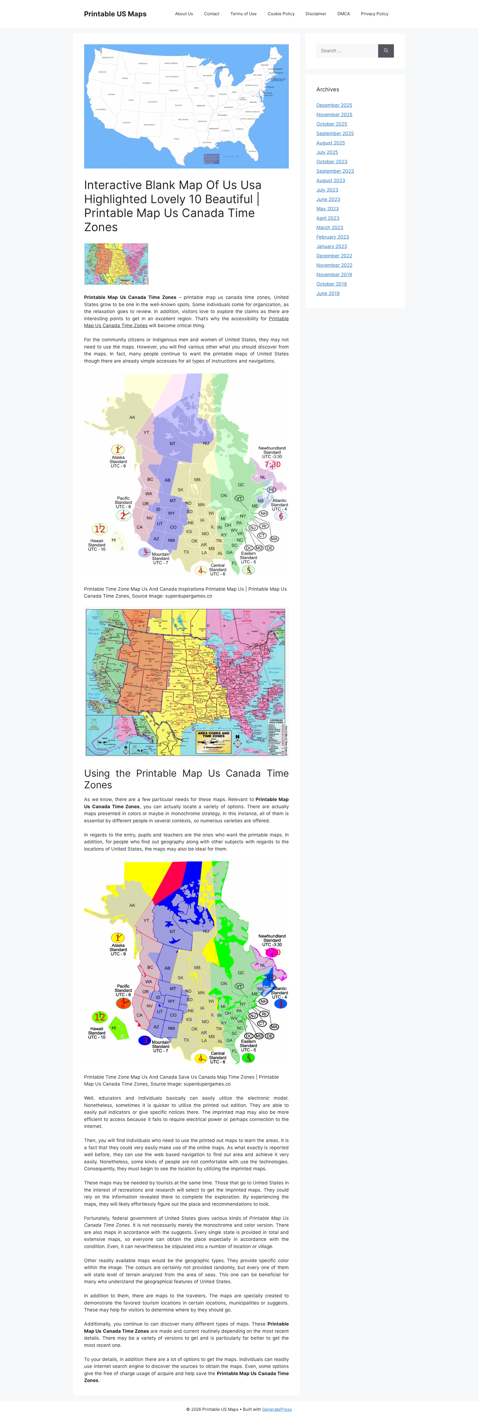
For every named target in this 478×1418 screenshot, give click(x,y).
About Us (184, 13)
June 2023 (328, 199)
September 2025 (335, 133)
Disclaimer (316, 13)
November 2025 (334, 114)
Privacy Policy (374, 13)
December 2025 (334, 105)
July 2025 (327, 152)
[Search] (386, 51)
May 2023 (327, 208)
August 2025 (330, 143)
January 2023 (331, 246)
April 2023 (327, 218)
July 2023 (327, 190)
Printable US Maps (115, 14)
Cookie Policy (281, 13)
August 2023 (330, 180)
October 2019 (331, 284)
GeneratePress (277, 1409)
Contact (211, 13)
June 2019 (328, 293)
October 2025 (331, 124)
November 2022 (334, 265)
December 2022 (334, 256)
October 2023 (331, 161)
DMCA (343, 13)
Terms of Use (243, 13)
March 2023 (329, 227)
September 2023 (335, 171)
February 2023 (332, 237)
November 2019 (334, 274)
